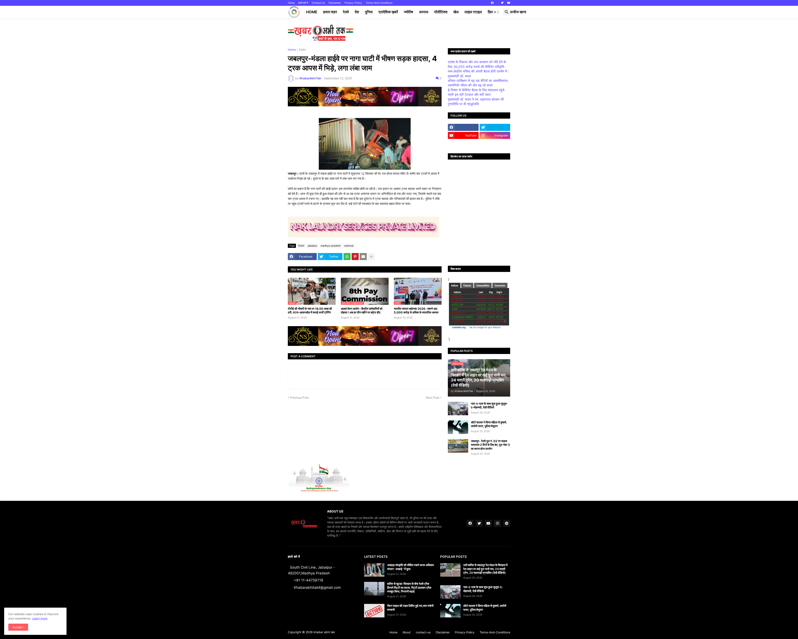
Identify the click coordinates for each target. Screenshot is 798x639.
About (407, 632)
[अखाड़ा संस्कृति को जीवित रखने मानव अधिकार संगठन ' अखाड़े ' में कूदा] (374, 570)
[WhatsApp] (347, 256)
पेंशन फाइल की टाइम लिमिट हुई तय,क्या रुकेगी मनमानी (410, 607)
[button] (496, 12)
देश (357, 12)
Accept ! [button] (18, 627)
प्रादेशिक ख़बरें (388, 12)
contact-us (423, 632)
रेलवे (346, 12)
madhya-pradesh (331, 245)
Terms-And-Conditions (379, 2)
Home (291, 2)
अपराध (423, 12)
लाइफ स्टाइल (473, 12)
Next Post (432, 397)
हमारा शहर (330, 12)
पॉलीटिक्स (440, 12)
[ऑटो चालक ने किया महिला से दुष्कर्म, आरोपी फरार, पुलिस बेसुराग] (458, 427)
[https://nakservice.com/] (463, 143)
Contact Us (318, 2)
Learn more (39, 618)
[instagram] (497, 523)
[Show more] (371, 256)
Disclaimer (335, 2)
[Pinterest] (355, 256)
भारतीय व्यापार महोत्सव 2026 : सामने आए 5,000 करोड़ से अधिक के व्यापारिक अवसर (416, 310)
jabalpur (312, 245)
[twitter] (502, 3)
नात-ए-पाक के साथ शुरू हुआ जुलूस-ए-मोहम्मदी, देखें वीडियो (489, 405)
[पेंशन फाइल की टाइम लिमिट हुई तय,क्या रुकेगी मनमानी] (374, 610)
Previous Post (299, 397)
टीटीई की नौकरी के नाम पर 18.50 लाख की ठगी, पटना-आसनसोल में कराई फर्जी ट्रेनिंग (310, 310)
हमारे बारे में (303, 2)
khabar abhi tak (324, 632)
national (348, 245)
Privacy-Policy (353, 2)
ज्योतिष (408, 12)
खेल (456, 12)
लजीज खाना (518, 12)
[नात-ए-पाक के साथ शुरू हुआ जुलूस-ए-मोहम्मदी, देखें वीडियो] (458, 408)
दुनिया (369, 12)
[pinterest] (506, 523)
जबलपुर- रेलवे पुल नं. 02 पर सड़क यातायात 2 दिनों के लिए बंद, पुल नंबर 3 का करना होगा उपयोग (490, 444)
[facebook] (492, 3)
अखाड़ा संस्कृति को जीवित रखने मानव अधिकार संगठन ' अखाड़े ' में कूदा (410, 566)
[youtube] (508, 3)
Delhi (302, 49)
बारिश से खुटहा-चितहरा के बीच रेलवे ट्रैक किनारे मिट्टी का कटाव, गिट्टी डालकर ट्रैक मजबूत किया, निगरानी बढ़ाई (409, 587)
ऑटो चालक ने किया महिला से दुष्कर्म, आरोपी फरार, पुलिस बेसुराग (489, 424)
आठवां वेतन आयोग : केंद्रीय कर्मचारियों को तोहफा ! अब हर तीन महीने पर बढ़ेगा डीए (361, 310)
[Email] (363, 256)
